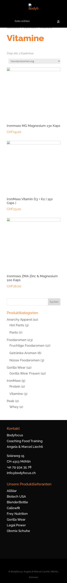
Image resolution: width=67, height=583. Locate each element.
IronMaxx (14, 380)
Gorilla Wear (16, 367)
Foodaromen (16, 340)
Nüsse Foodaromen (24, 360)
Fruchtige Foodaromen (26, 345)
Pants (13, 332)
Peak (10, 401)
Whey (14, 407)
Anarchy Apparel (19, 319)
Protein (14, 386)
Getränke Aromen (23, 353)
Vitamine (16, 394)
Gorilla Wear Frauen (24, 373)
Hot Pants (16, 325)
